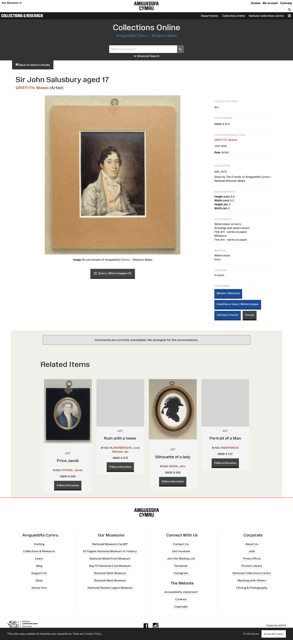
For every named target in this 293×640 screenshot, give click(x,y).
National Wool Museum (110, 580)
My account (270, 3)
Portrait (249, 314)
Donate (255, 3)
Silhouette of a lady (172, 457)
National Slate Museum (110, 573)
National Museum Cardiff (110, 544)
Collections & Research (22, 15)
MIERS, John (177, 466)
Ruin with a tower (120, 438)
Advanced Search (147, 56)
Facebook (181, 566)
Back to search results (34, 65)
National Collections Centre (266, 15)
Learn (39, 558)
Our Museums (10, 2)
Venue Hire (39, 587)
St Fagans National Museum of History (110, 551)
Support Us (39, 573)
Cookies (181, 599)
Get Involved (181, 551)
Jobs (251, 551)
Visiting (39, 544)
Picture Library (251, 566)
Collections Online (233, 15)
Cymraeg (286, 3)
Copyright (181, 606)
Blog (39, 566)
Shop (39, 580)
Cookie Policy (93, 633)
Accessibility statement (181, 592)
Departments (209, 15)
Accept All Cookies (274, 634)
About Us (251, 544)
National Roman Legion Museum (110, 587)
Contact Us (181, 544)
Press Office (252, 558)
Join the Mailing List (181, 558)
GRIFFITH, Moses (32, 87)
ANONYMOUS (230, 447)
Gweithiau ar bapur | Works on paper (238, 304)
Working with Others (251, 580)
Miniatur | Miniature (228, 293)
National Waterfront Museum (110, 558)
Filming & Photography (251, 587)
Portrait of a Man (225, 438)
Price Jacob (68, 460)
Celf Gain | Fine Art (227, 314)
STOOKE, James (72, 470)
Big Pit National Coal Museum (110, 566)
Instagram (181, 573)
